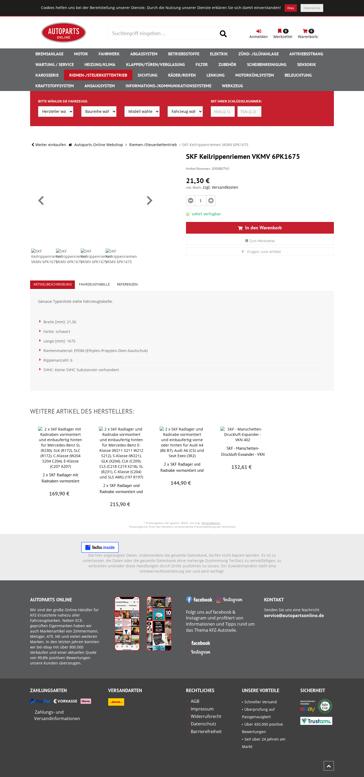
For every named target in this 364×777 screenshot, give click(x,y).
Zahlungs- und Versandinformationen (57, 715)
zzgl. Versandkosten (220, 187)
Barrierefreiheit (206, 731)
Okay (290, 8)
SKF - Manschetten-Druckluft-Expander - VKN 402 (243, 454)
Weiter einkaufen (50, 144)
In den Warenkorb (263, 228)
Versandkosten (210, 523)
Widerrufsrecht (206, 716)
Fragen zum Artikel (264, 251)
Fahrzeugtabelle (94, 284)
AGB (195, 701)
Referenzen (127, 284)
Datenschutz (312, 8)
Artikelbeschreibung (52, 284)
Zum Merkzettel (262, 240)
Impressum (202, 709)
